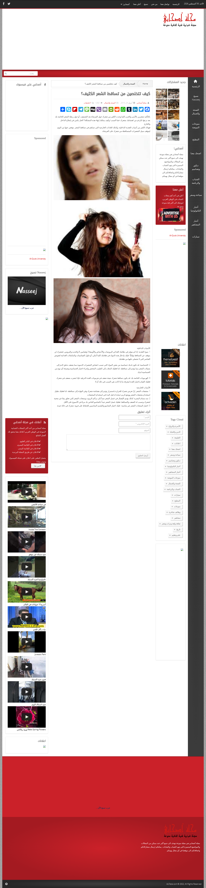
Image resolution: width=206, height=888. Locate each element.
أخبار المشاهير (174, 472)
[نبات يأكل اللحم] (27, 617)
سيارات (177, 495)
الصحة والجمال (129, 83)
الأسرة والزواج (174, 426)
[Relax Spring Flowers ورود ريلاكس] (27, 717)
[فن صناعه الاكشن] (27, 492)
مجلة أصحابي (141, 103)
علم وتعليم (176, 535)
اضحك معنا (176, 449)
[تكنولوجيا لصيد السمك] (27, 567)
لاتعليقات (87, 103)
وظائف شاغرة (174, 512)
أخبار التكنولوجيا (173, 466)
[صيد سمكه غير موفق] (27, 542)
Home (145, 83)
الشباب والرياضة (173, 489)
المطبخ (177, 500)
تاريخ (178, 529)
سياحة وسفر (175, 454)
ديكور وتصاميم (174, 460)
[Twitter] (8, 4)
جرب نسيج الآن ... (103, 807)
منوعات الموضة (173, 477)
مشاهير (177, 517)
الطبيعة (177, 437)
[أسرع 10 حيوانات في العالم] (27, 592)
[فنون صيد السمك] (27, 667)
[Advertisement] (62, 41)
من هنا (36, 465)
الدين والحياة (175, 431)
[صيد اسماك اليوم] (27, 692)
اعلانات (177, 443)
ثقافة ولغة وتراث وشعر (171, 523)
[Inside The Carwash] (27, 517)
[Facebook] (3, 4)
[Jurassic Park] (27, 642)
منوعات (177, 506)
